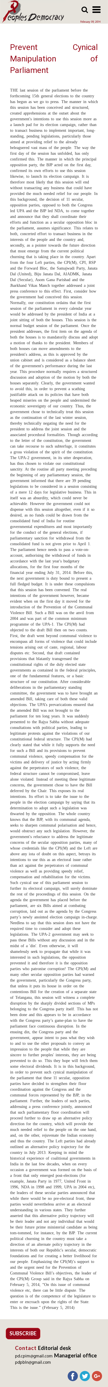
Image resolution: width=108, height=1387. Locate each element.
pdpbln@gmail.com (33, 1363)
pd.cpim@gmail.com (34, 1356)
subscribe (23, 1333)
